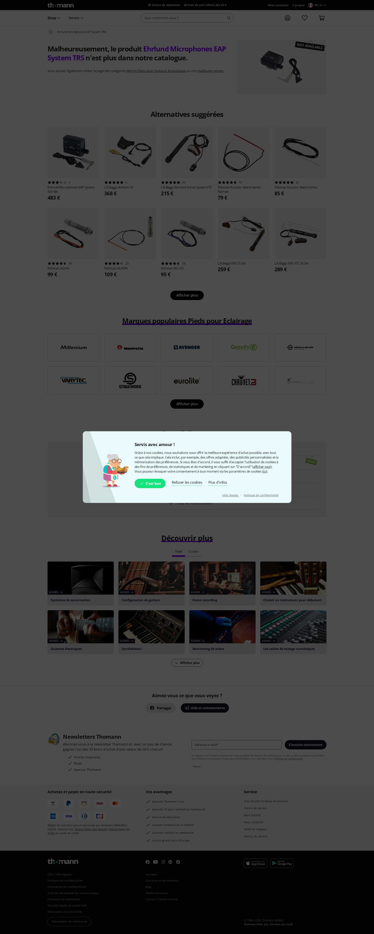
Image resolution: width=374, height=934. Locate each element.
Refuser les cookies (187, 482)
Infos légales (230, 495)
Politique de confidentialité (261, 495)
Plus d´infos (217, 482)
